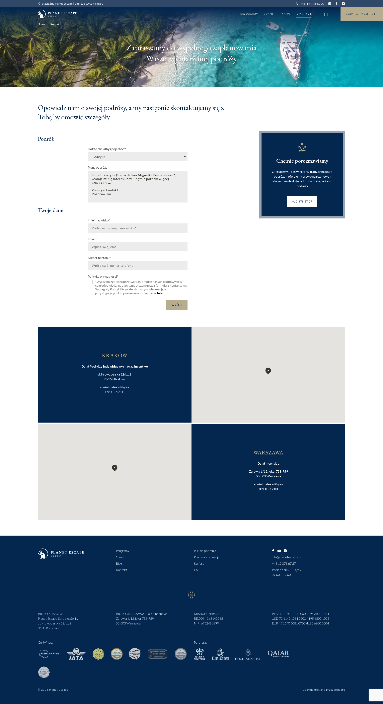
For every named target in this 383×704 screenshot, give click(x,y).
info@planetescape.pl (286, 557)
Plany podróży (98, 167)
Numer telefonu (99, 257)
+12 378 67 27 (302, 201)
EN (326, 14)
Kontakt (303, 14)
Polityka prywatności (103, 276)
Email (92, 239)
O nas (285, 14)
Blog (119, 563)
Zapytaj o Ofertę (362, 14)
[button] (268, 371)
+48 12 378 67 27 (312, 3)
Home (41, 24)
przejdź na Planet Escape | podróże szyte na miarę (72, 3)
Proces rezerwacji (206, 557)
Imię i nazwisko (99, 220)
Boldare (339, 689)
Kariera (199, 563)
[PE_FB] (273, 550)
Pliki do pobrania (205, 551)
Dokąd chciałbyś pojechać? (107, 148)
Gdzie (269, 14)
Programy (249, 14)
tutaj (160, 293)
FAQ (197, 570)
